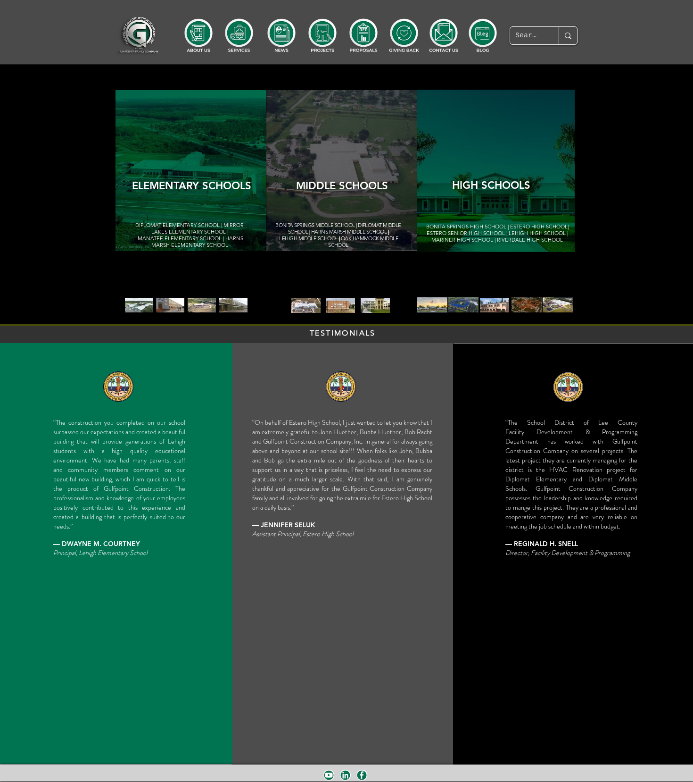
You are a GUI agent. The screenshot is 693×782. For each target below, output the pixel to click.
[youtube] (329, 775)
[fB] (362, 775)
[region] (191, 170)
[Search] (568, 35)
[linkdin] (345, 775)
